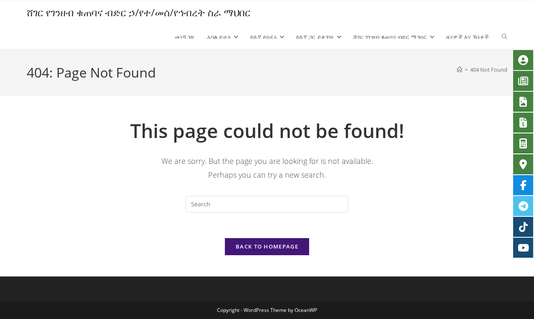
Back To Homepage (267, 246)
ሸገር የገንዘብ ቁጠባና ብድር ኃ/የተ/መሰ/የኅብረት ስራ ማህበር (139, 12)
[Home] (459, 69)
